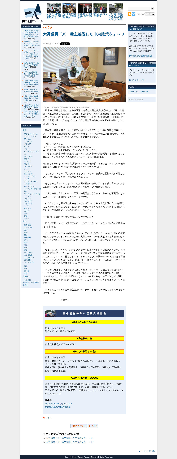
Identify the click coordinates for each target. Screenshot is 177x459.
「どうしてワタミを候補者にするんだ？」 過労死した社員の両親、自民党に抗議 (31, 54)
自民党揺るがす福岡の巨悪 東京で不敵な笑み (85, 16)
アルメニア (28, 141)
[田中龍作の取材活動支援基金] (140, 56)
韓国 (26, 216)
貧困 (26, 235)
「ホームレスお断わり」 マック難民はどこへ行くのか (31, 114)
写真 (26, 266)
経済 (26, 242)
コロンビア (28, 166)
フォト (48, 418)
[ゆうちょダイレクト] (137, 80)
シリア (26, 169)
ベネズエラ (28, 201)
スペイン (27, 171)
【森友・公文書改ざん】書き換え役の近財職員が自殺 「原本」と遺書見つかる (31, 34)
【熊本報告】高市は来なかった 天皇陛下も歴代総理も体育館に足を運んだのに (116, 16)
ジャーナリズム (28, 262)
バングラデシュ (30, 186)
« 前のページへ (78, 426)
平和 (26, 274)
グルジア (27, 161)
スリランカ (28, 174)
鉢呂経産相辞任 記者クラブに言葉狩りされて (31, 65)
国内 (24, 221)
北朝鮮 (26, 219)
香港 (26, 214)
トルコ (26, 179)
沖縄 (26, 240)
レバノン (27, 209)
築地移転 (27, 260)
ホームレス (28, 252)
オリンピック (29, 257)
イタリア (27, 144)
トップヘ (93, 426)
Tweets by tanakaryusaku (138, 92)
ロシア (26, 211)
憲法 (26, 245)
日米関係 (27, 237)
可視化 (26, 271)
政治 (26, 230)
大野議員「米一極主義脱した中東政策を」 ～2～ (70, 438)
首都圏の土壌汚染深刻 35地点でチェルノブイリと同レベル (31, 43)
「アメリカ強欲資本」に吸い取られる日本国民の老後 (31, 74)
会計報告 (27, 280)
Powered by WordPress (136, 99)
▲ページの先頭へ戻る (147, 451)
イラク (48, 27)
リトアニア (28, 204)
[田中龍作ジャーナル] (32, 22)
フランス (27, 196)
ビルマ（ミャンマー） (32, 194)
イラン (26, 149)
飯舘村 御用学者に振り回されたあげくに (31, 91)
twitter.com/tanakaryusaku (57, 407)
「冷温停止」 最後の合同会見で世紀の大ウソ (31, 107)
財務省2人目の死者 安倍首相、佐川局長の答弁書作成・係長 (32, 83)
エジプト (27, 159)
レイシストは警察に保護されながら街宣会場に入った (54, 16)
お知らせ (26, 276)
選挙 (26, 232)
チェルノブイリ (30, 176)
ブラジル (27, 199)
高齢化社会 (28, 255)
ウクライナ (28, 156)
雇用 (26, 247)
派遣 (26, 250)
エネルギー (28, 227)
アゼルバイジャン (30, 134)
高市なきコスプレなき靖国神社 (100, 15)
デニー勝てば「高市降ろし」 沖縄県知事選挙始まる (69, 16)
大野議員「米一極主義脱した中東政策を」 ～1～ (70, 442)
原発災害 (27, 225)
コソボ (26, 164)
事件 (26, 269)
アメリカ (27, 139)
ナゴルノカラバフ (30, 181)
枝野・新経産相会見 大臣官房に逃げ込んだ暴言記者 (32, 98)
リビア (26, 206)
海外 (24, 130)
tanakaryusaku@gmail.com (58, 403)
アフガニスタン (30, 136)
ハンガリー (28, 184)
